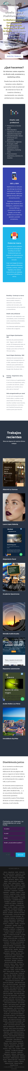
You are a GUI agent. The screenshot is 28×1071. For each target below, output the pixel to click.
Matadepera (7, 953)
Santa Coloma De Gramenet (16, 1028)
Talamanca (11, 1046)
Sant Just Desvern (20, 1001)
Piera (4, 971)
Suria (6, 1046)
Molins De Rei (8, 955)
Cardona (18, 892)
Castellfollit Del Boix (17, 899)
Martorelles (13, 951)
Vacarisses (13, 1052)
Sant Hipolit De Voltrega (15, 997)
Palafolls (12, 967)
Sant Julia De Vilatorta (9, 1001)
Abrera (5, 872)
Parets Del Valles (19, 969)
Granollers (11, 923)
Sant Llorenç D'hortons (10, 1002)
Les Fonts (12, 942)
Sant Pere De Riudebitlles (10, 1010)
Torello (23, 1048)
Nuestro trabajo (14, 56)
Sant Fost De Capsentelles (10, 995)
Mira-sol (18, 953)
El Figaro (20, 911)
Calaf (9, 883)
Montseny (20, 962)
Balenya (9, 877)
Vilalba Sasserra (15, 1057)
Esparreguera (12, 920)
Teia (21, 1046)
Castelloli (13, 901)
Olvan (21, 966)
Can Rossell (14, 887)
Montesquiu (7, 960)
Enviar (20, 855)
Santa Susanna (13, 1043)
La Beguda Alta (20, 929)
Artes (23, 874)
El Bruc (15, 911)
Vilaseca (21, 1061)
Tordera (18, 1048)
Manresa (21, 949)
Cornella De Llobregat (17, 909)
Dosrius (11, 911)
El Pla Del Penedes (8, 914)
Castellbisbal (7, 898)
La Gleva (12, 933)
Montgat (14, 960)
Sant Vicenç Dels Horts (14, 1024)
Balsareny (14, 877)
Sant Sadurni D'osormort (15, 1019)
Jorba (19, 925)
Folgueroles (13, 921)
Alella (16, 872)
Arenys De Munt (10, 874)
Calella (12, 885)
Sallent (14, 977)
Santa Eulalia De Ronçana (17, 1032)
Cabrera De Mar (13, 881)
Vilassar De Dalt (9, 1063)
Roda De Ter (20, 975)
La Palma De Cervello (14, 934)
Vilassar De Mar (18, 1063)
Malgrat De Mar (8, 949)
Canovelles (20, 888)
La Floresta (19, 931)
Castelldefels (14, 898)
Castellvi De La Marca (10, 903)
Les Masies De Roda (15, 944)
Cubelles (5, 911)
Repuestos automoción (11, 669)
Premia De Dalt (14, 973)
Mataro (13, 953)
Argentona (18, 874)
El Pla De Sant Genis (19, 912)
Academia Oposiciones (11, 594)
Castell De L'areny (14, 894)
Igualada (15, 925)
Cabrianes (20, 881)
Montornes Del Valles (10, 962)
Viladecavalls (15, 1056)
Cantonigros (7, 890)
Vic (3, 1056)
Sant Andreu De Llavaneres (12, 980)
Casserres (6, 894)
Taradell (17, 1046)
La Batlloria (12, 929)
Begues (17, 879)
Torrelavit (7, 1050)
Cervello (10, 907)
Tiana (10, 1048)
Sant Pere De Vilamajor (15, 1012)
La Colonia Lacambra (9, 931)
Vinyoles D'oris (14, 1065)
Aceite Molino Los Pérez (11, 704)
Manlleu (16, 949)
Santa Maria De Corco (9, 1037)
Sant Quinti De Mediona (17, 1013)
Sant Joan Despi (19, 999)
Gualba (17, 923)
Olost (17, 966)
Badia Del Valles (19, 876)
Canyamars (14, 890)
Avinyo (6, 876)
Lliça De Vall (12, 947)
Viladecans (8, 1056)
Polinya (18, 971)
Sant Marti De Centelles (15, 1006)
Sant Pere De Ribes (19, 1008)
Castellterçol (19, 901)
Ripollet (14, 975)
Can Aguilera (7, 887)
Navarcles (6, 964)
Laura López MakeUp (10, 524)
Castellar (22, 894)
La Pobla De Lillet (17, 936)
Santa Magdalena (8, 1034)
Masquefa (20, 951)
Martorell (7, 951)
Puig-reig (9, 975)
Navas (12, 964)
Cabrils (5, 883)
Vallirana (13, 1054)
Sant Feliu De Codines (15, 991)
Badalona (11, 876)
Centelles (12, 905)
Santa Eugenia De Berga (9, 1030)
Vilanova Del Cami (12, 1059)
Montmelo (20, 960)
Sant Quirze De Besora (9, 1015)
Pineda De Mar (11, 971)
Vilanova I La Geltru (13, 1061)
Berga (21, 879)
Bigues (6, 881)
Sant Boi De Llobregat (12, 984)
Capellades (6, 892)
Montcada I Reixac (17, 958)
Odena (16, 964)
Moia (22, 953)
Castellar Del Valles (9, 896)
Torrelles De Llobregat (17, 1050)
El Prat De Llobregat (15, 916)
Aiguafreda (11, 872)
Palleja (12, 969)
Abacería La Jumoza (10, 489)
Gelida (22, 921)
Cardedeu (12, 892)
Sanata (19, 977)
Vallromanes (20, 1054)
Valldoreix (20, 1052)
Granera (5, 923)
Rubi (5, 977)
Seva (18, 1045)
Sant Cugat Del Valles (15, 988)
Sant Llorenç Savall (13, 1004)
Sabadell (9, 977)
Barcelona (11, 879)
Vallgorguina (7, 1054)
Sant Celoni (12, 986)
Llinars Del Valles (20, 947)
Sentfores (6, 1045)
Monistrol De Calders (10, 956)
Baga (4, 877)
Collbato (15, 907)
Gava (18, 921)
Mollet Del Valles (17, 955)
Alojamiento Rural (9, 559)
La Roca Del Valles (12, 938)
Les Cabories (12, 940)
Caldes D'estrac (16, 883)
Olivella (13, 966)
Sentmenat (13, 1045)
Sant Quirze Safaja (12, 1017)
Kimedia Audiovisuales (11, 634)
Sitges (22, 1045)
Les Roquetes (17, 945)
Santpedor (21, 1043)
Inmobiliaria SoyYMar (10, 738)
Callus (23, 885)
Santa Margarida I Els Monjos (16, 1035)
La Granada (18, 933)
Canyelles (20, 890)
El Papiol (10, 912)
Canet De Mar (12, 888)
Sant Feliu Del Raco (19, 993)
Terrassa (5, 1048)
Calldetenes (18, 885)
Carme (23, 892)
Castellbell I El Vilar (20, 896)
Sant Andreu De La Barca (18, 978)
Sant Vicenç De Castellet (15, 1021)
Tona (13, 1048)
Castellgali (7, 901)
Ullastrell (7, 1052)
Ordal (7, 967)
